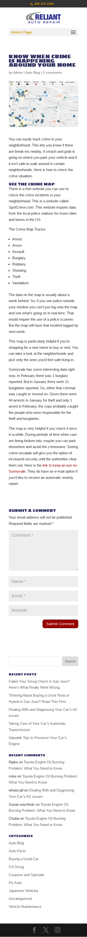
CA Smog (16, 867)
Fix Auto (15, 883)
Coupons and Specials (26, 875)
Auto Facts (17, 851)
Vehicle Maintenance (25, 906)
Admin (18, 72)
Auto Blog (32, 72)
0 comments (52, 72)
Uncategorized (20, 899)
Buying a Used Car (24, 859)
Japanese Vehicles (23, 891)
